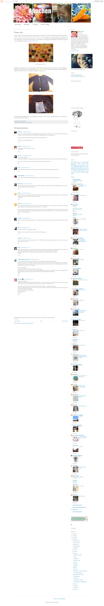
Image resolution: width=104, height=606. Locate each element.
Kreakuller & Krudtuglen (78, 415)
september (75, 546)
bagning (81, 162)
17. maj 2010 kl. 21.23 (25, 167)
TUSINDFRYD (76, 228)
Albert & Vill (75, 509)
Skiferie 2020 (75, 205)
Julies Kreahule (76, 258)
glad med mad (76, 475)
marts (74, 585)
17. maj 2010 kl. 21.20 (26, 155)
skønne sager (27, 122)
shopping (75, 171)
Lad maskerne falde (77, 364)
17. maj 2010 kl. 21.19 (25, 146)
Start (41, 321)
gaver (79, 165)
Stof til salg (45, 24)
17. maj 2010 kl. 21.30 (25, 193)
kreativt (79, 168)
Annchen (20, 121)
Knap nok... (75, 569)
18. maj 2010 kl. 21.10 (28, 279)
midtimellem (75, 339)
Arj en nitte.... (76, 578)
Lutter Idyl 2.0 (75, 481)
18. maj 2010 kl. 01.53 (26, 203)
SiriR (19, 227)
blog (72, 163)
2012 (73, 535)
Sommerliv (81, 416)
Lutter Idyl (75, 480)
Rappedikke (75, 465)
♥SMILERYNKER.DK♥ (77, 278)
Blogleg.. (75, 567)
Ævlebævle (75, 248)
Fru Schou (75, 384)
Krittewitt (75, 213)
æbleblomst (75, 495)
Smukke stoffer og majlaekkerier (80, 581)
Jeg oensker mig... (77, 560)
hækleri (87, 166)
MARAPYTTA (75, 299)
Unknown (20, 203)
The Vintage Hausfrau (77, 511)
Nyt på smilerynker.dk (83, 279)
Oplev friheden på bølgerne (78, 180)
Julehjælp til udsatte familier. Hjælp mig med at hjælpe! (83, 356)
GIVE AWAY (81, 249)
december (75, 540)
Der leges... (75, 563)
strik (31, 122)
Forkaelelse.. (76, 558)
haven (72, 166)
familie (23, 122)
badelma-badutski (76, 179)
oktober (75, 544)
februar (75, 587)
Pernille (19, 218)
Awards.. (75, 556)
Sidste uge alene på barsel (77, 214)
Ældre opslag (64, 321)
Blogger (56, 602)
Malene (19, 146)
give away (86, 165)
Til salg (35, 24)
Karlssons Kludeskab (77, 455)
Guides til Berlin (82, 320)
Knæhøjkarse (75, 394)
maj (74, 553)
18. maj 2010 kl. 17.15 (25, 247)
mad (88, 168)
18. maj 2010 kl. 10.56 (24, 227)
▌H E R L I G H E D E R (77, 184)
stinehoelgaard (76, 194)
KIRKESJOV (75, 374)
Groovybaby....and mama (78, 288)
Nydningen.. (75, 565)
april (74, 584)
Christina (20, 131)
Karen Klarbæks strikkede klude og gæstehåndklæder (82, 240)
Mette (19, 247)
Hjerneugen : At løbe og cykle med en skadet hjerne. (82, 311)
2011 (73, 537)
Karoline (75, 162)
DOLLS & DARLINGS (77, 425)
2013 (73, 533)
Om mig (18, 24)
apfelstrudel (75, 445)
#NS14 (80, 426)
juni (74, 551)
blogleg (75, 163)
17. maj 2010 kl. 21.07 (26, 131)
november (75, 542)
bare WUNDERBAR (77, 268)
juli (74, 549)
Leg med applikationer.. (78, 572)
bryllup (83, 163)
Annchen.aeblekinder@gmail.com (78, 76)
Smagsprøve (81, 300)
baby (79, 162)
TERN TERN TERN (82, 195)
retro (88, 169)
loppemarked (84, 168)
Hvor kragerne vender (77, 208)
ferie (77, 165)
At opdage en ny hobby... (78, 579)
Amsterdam (81, 446)
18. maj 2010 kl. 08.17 (26, 218)
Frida (72, 162)
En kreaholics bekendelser (78, 435)
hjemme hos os (79, 166)
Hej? (80, 456)
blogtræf (79, 163)
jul (76, 168)
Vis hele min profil (74, 50)
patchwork (84, 169)
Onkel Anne (20, 183)
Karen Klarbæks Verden (78, 238)
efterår (87, 163)
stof (82, 172)
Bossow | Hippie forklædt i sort (79, 507)
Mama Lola (75, 329)
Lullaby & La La (76, 354)
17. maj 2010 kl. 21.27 (29, 175)
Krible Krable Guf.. (82, 345)
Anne (19, 167)
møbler (74, 169)
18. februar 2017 (82, 330)
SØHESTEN (75, 484)
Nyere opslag (17, 321)
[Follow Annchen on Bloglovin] (77, 127)
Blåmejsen (75, 344)
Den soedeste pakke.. (77, 554)
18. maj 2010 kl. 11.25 (26, 238)
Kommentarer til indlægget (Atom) (26, 323)
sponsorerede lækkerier (75, 172)
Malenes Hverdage (77, 319)
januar (74, 589)
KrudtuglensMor (21, 175)
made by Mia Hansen (77, 505)
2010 (73, 539)
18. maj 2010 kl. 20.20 (34, 259)
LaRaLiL (74, 217)
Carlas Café (75, 204)
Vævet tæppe (81, 259)
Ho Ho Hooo (81, 365)
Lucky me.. (75, 562)
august (75, 547)
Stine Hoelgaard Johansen (23, 259)
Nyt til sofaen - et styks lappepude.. (80, 571)
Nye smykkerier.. (76, 576)
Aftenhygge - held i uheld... (78, 574)
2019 (73, 210)
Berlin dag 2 (75, 340)
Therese (19, 155)
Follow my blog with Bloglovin (59, 598)
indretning (73, 168)
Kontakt (26, 24)
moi (72, 169)
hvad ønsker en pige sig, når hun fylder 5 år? (83, 437)
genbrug (82, 165)
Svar (19, 142)
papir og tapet (79, 169)
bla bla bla (20, 122)
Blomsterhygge (82, 496)
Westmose (75, 404)
